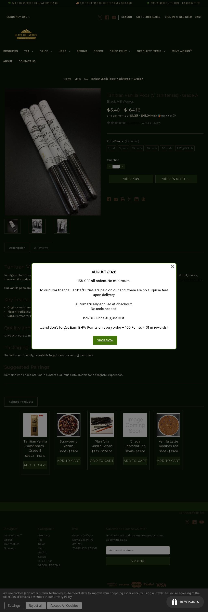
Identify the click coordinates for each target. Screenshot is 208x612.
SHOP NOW (105, 340)
